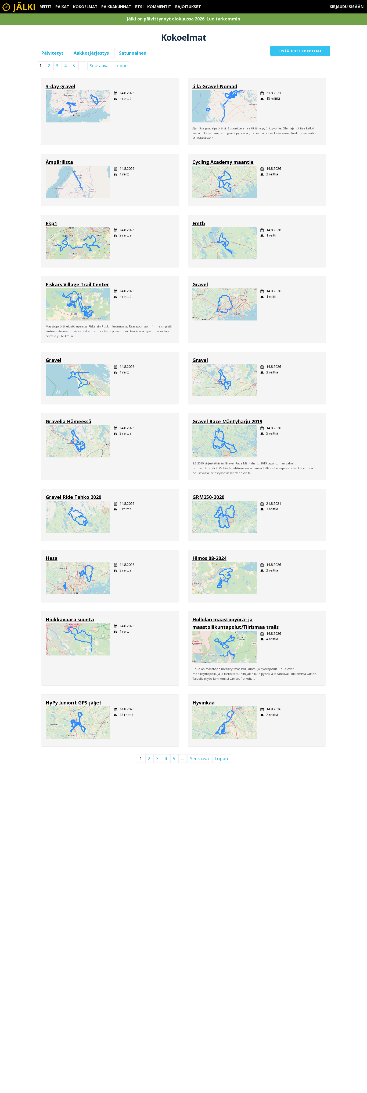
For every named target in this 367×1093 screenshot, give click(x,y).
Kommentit (159, 6)
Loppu (121, 66)
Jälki (23, 6)
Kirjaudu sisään (347, 6)
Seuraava (99, 66)
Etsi (139, 6)
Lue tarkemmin (223, 19)
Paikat (62, 6)
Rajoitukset (188, 6)
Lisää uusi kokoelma (300, 51)
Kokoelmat (85, 6)
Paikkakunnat (116, 6)
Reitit (45, 6)
